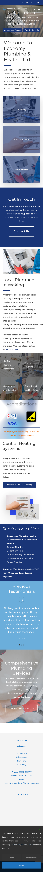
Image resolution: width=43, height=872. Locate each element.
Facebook (13, 693)
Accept (21, 865)
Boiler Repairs (14, 540)
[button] (39, 9)
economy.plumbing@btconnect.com (21, 783)
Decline (11, 857)
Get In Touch (32, 30)
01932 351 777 (13, 217)
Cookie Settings (31, 857)
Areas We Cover (12, 30)
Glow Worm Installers (22, 569)
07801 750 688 (25, 776)
